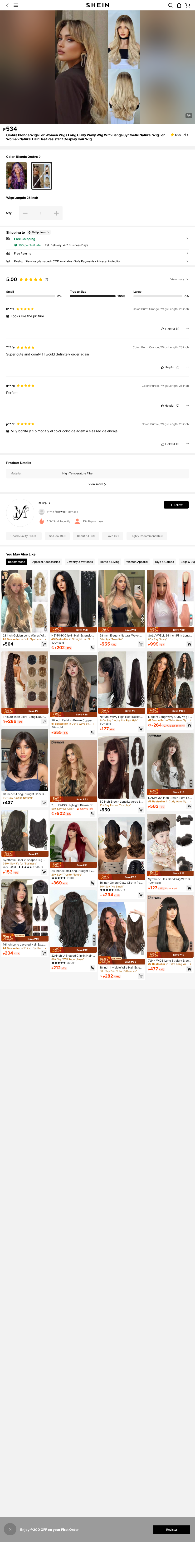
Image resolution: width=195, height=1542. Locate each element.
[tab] (16, 562)
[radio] (16, 176)
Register (171, 1529)
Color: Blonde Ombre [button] (22, 157)
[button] (7, 5)
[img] (25, 711)
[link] (170, 5)
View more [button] (177, 279)
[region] (97, 282)
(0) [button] (177, 367)
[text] (97, 316)
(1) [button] (177, 329)
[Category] (16, 5)
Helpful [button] (170, 329)
